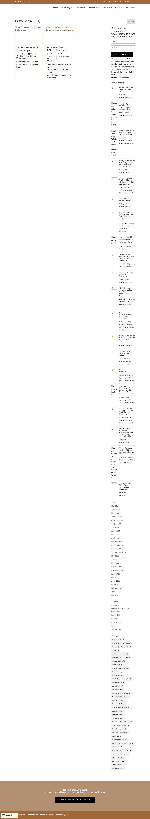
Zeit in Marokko (118, 765)
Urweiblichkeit (127, 743)
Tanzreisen (116, 736)
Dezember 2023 (118, 545)
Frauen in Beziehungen (120, 668)
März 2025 (115, 513)
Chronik (115, 650)
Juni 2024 (115, 531)
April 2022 (115, 581)
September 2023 (118, 552)
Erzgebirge (116, 657)
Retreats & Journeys (111, 8)
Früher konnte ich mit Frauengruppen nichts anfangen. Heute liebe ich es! (126, 240)
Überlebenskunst (118, 768)
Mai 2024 (115, 534)
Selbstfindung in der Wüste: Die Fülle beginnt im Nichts (126, 133)
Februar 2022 (117, 588)
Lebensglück (117, 693)
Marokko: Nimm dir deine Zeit (126, 371)
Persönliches (54, 59)
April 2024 (115, 538)
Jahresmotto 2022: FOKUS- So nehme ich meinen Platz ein (57, 50)
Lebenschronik (118, 686)
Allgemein (22, 56)
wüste (128, 750)
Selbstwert (128, 722)
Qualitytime (117, 711)
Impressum (96, 2)
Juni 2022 (115, 574)
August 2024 (116, 524)
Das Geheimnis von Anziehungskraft (126, 199)
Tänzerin (116, 743)
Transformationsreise (120, 739)
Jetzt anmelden (122, 55)
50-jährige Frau (118, 639)
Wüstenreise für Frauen (120, 754)
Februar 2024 (117, 542)
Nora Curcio (23, 54)
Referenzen (80, 8)
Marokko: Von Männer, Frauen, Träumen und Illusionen (125, 316)
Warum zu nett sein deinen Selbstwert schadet (126, 89)
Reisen (130, 304)
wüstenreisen (117, 757)
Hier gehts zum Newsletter (75, 800)
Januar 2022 (116, 592)
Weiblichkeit (31, 56)
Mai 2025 (115, 506)
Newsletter (130, 8)
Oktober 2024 (117, 520)
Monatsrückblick (118, 704)
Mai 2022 (115, 577)
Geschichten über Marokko (121, 679)
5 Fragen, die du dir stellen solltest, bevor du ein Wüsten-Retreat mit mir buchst (127, 216)
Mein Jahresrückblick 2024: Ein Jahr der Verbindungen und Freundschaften (127, 163)
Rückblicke (129, 345)
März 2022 (115, 584)
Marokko (128, 693)
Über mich (93, 8)
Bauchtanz (127, 643)
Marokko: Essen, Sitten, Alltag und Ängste (125, 353)
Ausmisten (116, 643)
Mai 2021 (115, 595)
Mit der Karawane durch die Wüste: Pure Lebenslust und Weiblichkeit (126, 451)
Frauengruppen (118, 664)
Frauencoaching (118, 661)
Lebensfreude (117, 690)
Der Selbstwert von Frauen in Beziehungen (28, 49)
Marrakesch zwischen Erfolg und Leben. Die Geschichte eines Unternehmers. (127, 181)
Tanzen (123, 729)
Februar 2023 (117, 567)
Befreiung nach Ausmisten (121, 647)
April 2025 (115, 509)
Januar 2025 (116, 517)
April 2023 (115, 559)
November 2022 (118, 570)
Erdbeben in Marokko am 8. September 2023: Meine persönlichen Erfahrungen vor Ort (126, 390)
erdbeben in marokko (120, 654)
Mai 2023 (115, 556)
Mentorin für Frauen (119, 700)
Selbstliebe (116, 722)
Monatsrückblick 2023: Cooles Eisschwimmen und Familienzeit (126, 486)
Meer (126, 697)
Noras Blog (65, 8)
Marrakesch (117, 697)
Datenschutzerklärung (119, 77)
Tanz (120, 266)
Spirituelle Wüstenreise (120, 725)
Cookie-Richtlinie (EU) (127, 2)
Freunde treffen (118, 675)
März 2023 (116, 563)
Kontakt (115, 2)
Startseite (54, 8)
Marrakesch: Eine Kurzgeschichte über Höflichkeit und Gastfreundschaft (126, 411)
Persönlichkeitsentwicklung (122, 707)
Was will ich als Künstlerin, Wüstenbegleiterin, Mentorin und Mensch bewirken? (126, 432)
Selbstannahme (118, 718)
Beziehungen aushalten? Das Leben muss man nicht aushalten (125, 106)
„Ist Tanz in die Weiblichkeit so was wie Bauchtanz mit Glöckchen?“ (126, 258)
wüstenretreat (118, 761)
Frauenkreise (117, 672)
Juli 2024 (115, 527)
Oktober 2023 (117, 549)
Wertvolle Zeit (117, 750)
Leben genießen (118, 682)
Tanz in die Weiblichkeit (120, 732)
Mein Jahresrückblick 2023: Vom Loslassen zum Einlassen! (127, 338)
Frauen (127, 657)
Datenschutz (106, 2)
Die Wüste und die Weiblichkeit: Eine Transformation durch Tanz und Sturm (126, 292)
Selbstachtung (118, 714)
